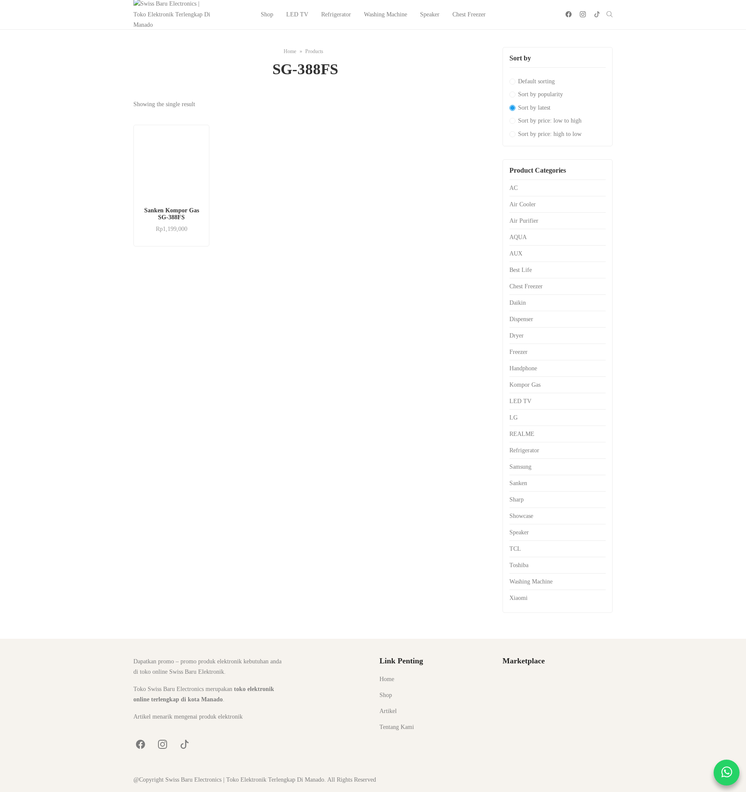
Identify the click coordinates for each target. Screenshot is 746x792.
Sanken (518, 483)
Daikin (517, 303)
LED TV (297, 14)
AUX (515, 253)
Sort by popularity (540, 94)
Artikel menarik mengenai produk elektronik (188, 716)
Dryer (516, 335)
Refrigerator (336, 14)
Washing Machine (385, 14)
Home (386, 679)
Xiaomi (518, 598)
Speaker (429, 14)
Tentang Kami (396, 727)
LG (513, 417)
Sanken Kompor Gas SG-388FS (171, 214)
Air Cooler (522, 204)
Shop (267, 14)
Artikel (388, 711)
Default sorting (536, 81)
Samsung (520, 467)
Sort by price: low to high (550, 120)
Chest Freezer (469, 14)
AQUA (518, 237)
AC (513, 188)
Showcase (521, 516)
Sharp (516, 499)
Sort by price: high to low (550, 134)
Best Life (520, 270)
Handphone (523, 368)
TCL (515, 549)
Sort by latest (534, 107)
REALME (521, 434)
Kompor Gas (525, 385)
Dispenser (521, 319)
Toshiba (518, 565)
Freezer (518, 352)
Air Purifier (523, 221)
